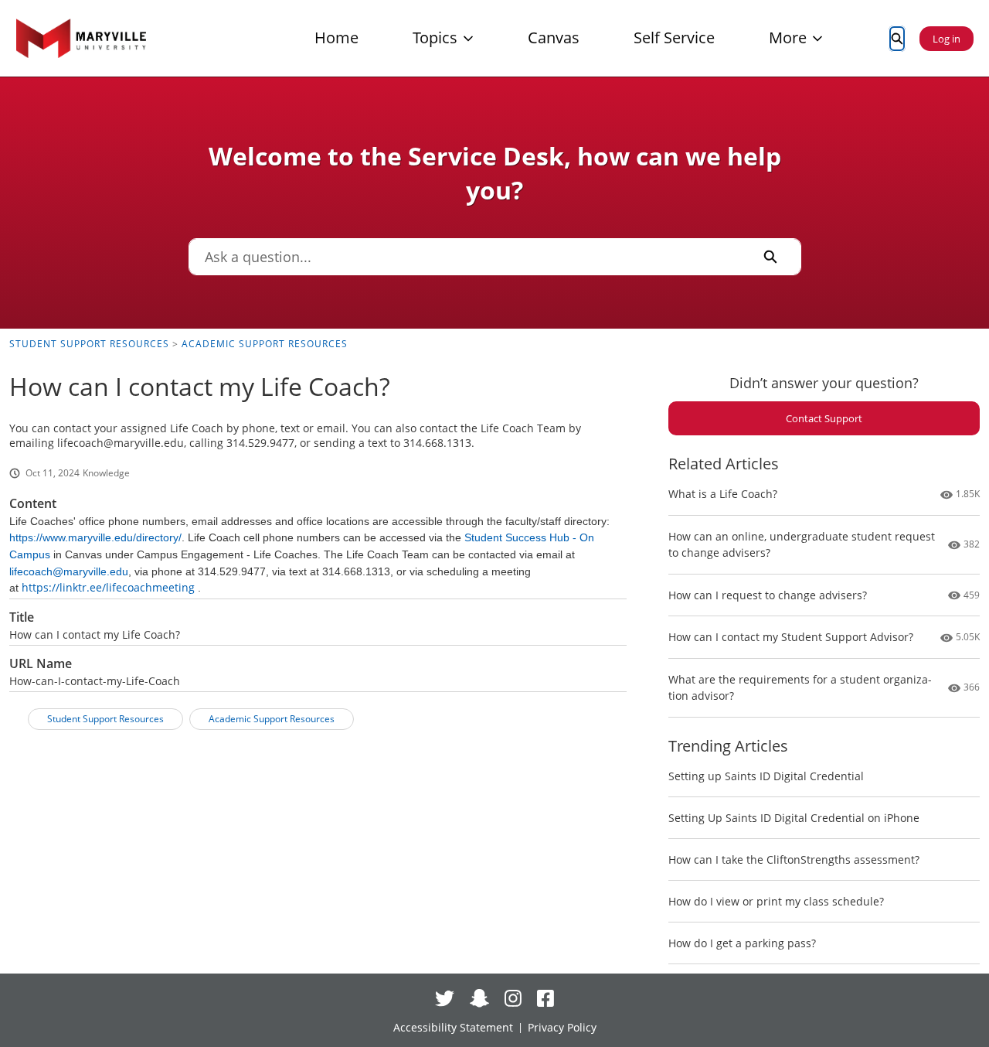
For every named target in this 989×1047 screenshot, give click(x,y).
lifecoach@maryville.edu (68, 572)
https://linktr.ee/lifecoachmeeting (108, 587)
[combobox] (465, 257)
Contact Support (824, 418)
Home (336, 37)
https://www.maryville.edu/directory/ (95, 538)
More (788, 37)
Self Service (674, 37)
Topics (435, 37)
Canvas (553, 37)
